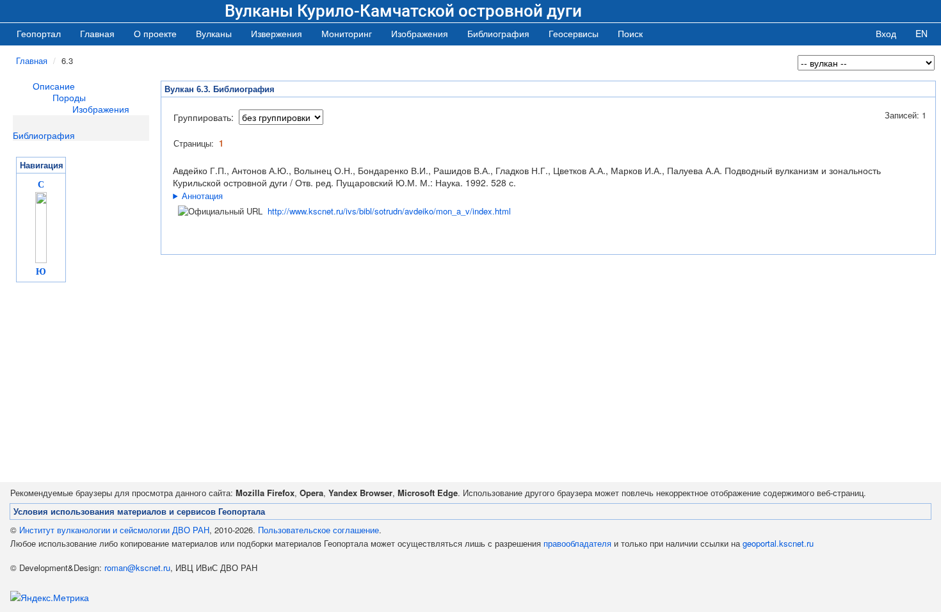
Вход (886, 33)
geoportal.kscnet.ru (778, 543)
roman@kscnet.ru (137, 567)
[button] (213, 33)
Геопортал (39, 33)
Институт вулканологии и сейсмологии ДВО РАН (114, 530)
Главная (97, 33)
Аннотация (202, 195)
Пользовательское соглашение (318, 530)
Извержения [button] (276, 33)
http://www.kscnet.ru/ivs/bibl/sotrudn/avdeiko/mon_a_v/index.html (389, 211)
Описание (54, 85)
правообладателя (577, 543)
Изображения (100, 108)
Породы (69, 97)
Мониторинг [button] (346, 33)
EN (921, 33)
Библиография (44, 135)
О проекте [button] (155, 33)
